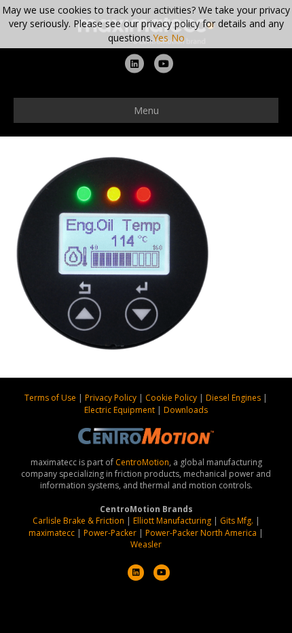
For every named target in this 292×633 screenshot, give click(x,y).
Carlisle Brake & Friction (78, 520)
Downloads (186, 410)
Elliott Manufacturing (172, 520)
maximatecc (52, 533)
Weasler (146, 544)
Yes (160, 37)
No (178, 37)
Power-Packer (110, 533)
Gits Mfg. (236, 520)
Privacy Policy (112, 397)
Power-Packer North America (201, 533)
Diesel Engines (233, 397)
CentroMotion (142, 462)
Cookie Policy (172, 397)
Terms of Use (51, 397)
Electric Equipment (119, 410)
